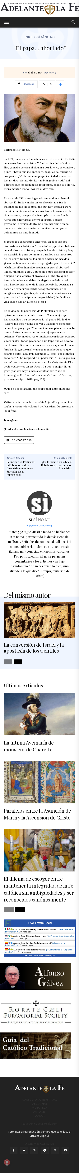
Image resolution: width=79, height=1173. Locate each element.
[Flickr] (24, 1150)
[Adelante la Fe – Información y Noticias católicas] (39, 9)
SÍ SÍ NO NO (35, 73)
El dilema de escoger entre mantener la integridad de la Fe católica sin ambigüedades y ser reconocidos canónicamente (39, 889)
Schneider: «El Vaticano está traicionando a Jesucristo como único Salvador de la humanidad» (21, 468)
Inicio (30, 37)
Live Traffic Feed (40, 923)
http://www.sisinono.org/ (39, 525)
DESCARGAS (39, 1103)
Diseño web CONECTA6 (39, 1143)
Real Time (38, 956)
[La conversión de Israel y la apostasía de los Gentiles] (39, 620)
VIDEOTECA (39, 1107)
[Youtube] (65, 1150)
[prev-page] (8, 661)
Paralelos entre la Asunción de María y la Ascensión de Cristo (37, 814)
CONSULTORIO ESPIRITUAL (39, 1099)
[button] (6, 22)
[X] (55, 1150)
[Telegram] (45, 1150)
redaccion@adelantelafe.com (39, 1123)
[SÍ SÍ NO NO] (39, 503)
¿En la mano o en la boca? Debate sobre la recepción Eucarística (56, 465)
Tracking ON (50, 956)
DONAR (39, 1115)
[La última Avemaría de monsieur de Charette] (39, 714)
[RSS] (34, 1150)
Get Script (28, 956)
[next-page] (18, 661)
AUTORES (39, 1111)
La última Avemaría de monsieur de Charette (29, 746)
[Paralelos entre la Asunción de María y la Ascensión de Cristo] (39, 782)
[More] (60, 84)
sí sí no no (46, 37)
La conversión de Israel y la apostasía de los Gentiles (34, 647)
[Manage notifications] (7, 1162)
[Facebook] (13, 1150)
